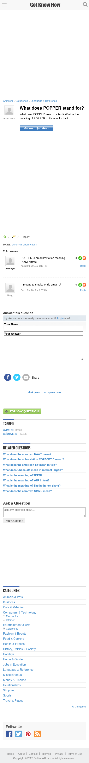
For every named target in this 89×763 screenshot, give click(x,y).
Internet (10, 620)
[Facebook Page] (9, 734)
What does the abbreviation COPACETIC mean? (33, 459)
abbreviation (30, 244)
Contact (33, 753)
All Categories (79, 706)
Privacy (59, 753)
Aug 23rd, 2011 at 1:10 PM (34, 266)
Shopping (9, 690)
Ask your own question (44, 392)
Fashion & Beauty (14, 633)
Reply (83, 266)
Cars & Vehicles (13, 607)
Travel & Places (13, 700)
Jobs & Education (14, 664)
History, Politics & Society (19, 649)
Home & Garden (13, 659)
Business (9, 602)
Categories (22, 100)
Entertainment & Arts (16, 625)
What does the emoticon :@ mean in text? (30, 464)
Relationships (12, 685)
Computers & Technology (19, 612)
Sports (7, 695)
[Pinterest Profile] (28, 734)
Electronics (12, 616)
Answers (8, 100)
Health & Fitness (14, 644)
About (21, 753)
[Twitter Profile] (18, 734)
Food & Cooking (13, 638)
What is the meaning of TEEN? (22, 475)
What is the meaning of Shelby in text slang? (32, 485)
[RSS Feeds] (37, 734)
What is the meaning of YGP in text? (26, 480)
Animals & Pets (13, 597)
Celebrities (12, 628)
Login (60, 318)
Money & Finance (14, 680)
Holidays (8, 654)
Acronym (10, 268)
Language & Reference (44, 100)
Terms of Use (74, 753)
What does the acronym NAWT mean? (27, 454)
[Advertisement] (44, 54)
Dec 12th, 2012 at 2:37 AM (34, 290)
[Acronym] (10, 261)
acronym (17, 244)
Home (10, 753)
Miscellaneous (12, 675)
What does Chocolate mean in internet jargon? (33, 469)
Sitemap (46, 753)
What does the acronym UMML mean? (27, 490)
